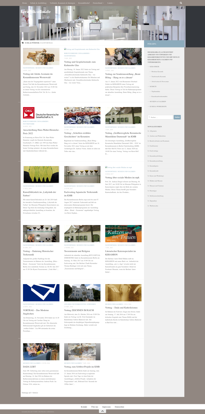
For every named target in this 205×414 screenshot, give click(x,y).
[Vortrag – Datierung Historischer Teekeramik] (41, 233)
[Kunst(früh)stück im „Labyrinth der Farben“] (41, 174)
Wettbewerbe (28, 124)
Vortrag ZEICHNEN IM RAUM (79, 310)
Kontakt (84, 406)
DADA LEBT (29, 366)
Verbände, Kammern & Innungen (62, 3)
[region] (102, 23)
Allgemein (153, 131)
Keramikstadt (154, 171)
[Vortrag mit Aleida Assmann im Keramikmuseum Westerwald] (41, 56)
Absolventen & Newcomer (160, 81)
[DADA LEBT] (41, 351)
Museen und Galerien (44, 68)
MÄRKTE (153, 86)
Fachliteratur (154, 146)
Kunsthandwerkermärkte (159, 96)
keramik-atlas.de (36, 11)
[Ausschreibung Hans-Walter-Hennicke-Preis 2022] (41, 113)
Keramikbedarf (84, 3)
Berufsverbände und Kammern (76, 53)
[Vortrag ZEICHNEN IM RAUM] (82, 292)
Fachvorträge (29, 68)
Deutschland (97, 3)
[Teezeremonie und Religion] (82, 233)
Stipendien (91, 304)
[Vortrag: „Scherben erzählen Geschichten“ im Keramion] (82, 115)
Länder (110, 3)
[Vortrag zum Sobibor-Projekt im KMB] (82, 351)
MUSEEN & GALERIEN (158, 101)
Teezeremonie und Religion (77, 251)
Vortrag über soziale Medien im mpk (122, 177)
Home (24, 3)
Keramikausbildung (156, 156)
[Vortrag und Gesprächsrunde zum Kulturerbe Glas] (82, 49)
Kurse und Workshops (157, 176)
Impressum (106, 406)
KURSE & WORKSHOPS (158, 106)
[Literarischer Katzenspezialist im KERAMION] (123, 233)
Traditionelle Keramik (158, 76)
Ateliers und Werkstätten (75, 304)
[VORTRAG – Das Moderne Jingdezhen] (41, 292)
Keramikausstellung (156, 161)
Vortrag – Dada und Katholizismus (121, 307)
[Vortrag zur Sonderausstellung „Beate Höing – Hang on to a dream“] (123, 56)
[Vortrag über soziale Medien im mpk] (123, 167)
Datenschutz (119, 406)
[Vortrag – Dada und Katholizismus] (123, 292)
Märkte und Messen (156, 181)
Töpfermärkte (155, 91)
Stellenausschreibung (156, 196)
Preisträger (153, 191)
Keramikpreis (154, 166)
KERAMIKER (154, 66)
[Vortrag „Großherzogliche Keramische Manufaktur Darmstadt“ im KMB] (123, 115)
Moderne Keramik (157, 71)
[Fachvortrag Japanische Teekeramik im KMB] (82, 174)
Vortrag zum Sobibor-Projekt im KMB (82, 366)
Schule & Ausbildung (38, 3)
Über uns (94, 406)
